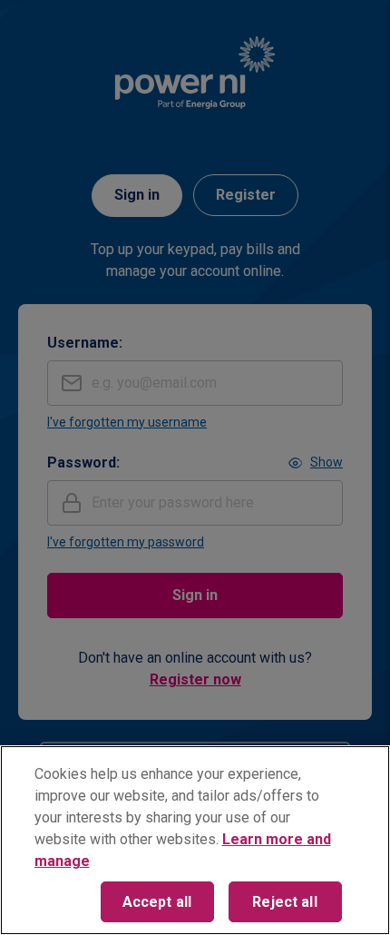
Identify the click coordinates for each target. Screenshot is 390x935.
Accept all (157, 901)
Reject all (284, 901)
